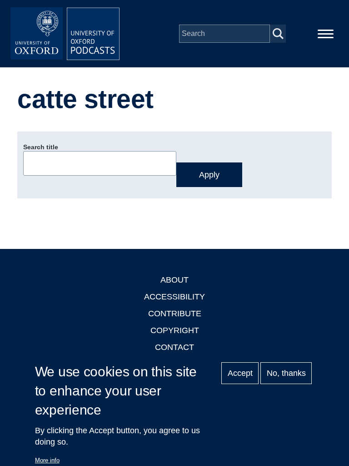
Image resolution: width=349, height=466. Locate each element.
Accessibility (174, 296)
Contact (174, 347)
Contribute (174, 313)
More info (47, 460)
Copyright (174, 330)
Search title (40, 147)
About (174, 279)
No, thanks (286, 373)
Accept (240, 373)
